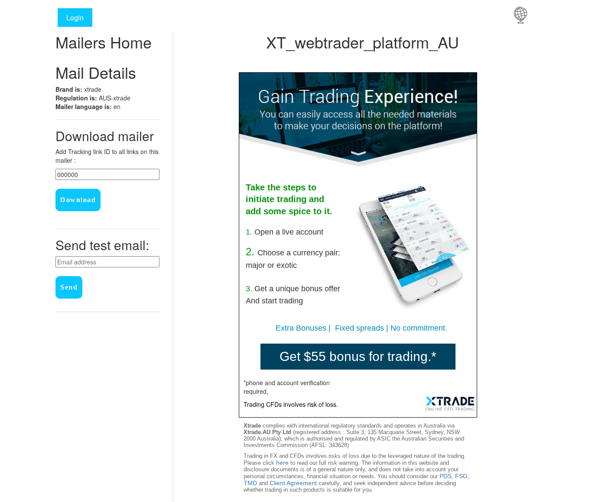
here (282, 462)
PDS (445, 476)
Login (75, 18)
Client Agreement (293, 482)
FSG (461, 476)
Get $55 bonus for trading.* (358, 356)
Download (78, 199)
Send (69, 287)
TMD (250, 482)
